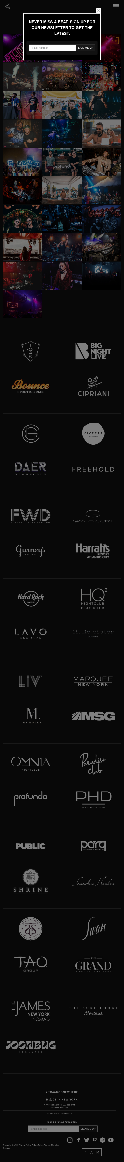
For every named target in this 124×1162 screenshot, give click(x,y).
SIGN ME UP (85, 47)
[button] (98, 10)
